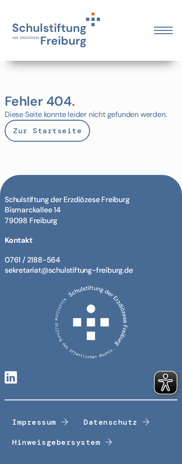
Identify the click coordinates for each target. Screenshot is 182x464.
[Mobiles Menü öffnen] (163, 30)
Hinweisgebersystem (56, 442)
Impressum (34, 422)
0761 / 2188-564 (32, 260)
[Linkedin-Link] (11, 378)
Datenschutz (111, 422)
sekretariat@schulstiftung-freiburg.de (69, 270)
